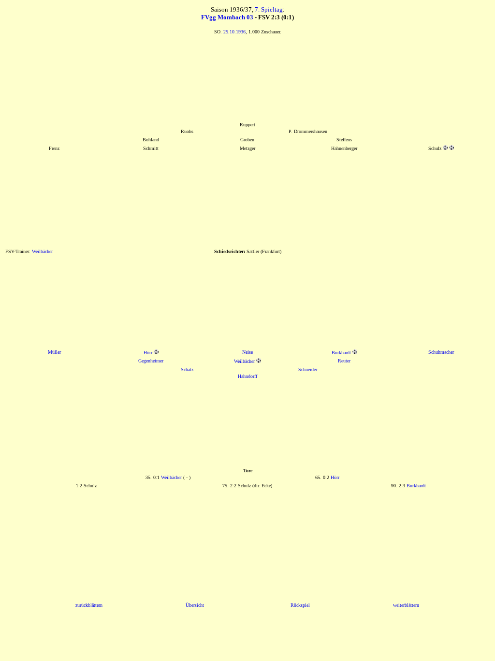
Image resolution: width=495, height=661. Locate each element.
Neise (247, 352)
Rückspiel (300, 605)
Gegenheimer (150, 360)
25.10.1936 (234, 31)
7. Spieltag (269, 9)
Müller (54, 352)
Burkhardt (341, 352)
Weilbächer (42, 251)
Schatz (187, 369)
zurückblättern (88, 605)
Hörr (148, 352)
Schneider (307, 369)
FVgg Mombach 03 (227, 17)
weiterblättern (406, 605)
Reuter (344, 360)
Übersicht (195, 605)
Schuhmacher (441, 352)
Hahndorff (247, 376)
